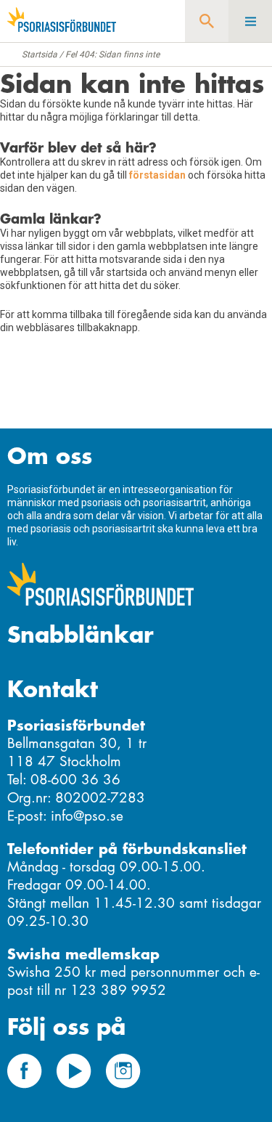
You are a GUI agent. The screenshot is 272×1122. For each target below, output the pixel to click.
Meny (250, 21)
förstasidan (157, 175)
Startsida (39, 54)
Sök (206, 21)
